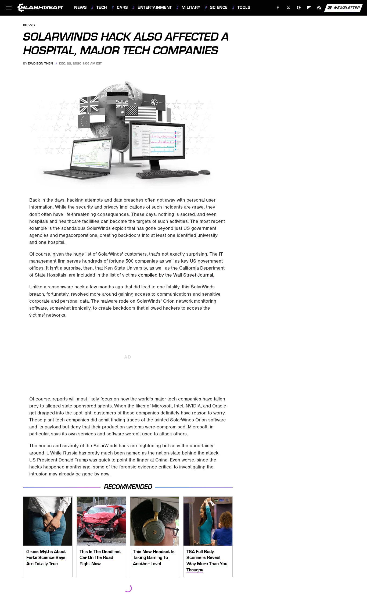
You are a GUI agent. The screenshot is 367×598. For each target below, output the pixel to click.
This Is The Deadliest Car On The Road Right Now (100, 557)
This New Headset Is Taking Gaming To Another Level (154, 557)
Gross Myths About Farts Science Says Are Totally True (46, 557)
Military (191, 7)
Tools (244, 7)
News (80, 7)
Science (219, 7)
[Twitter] (288, 7)
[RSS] (319, 7)
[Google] (299, 7)
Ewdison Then (40, 63)
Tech (101, 7)
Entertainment (155, 7)
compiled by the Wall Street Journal (175, 275)
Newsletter (346, 7)
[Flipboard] (309, 7)
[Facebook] (278, 7)
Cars (122, 7)
